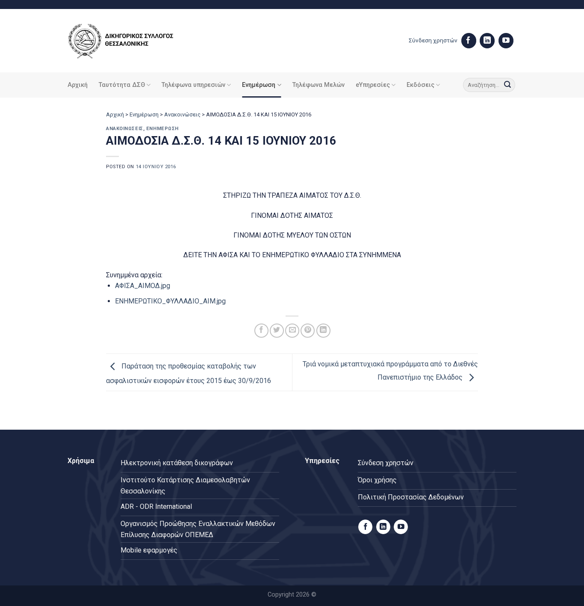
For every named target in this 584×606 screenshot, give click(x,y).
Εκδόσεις (420, 85)
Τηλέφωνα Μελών (318, 85)
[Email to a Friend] (292, 331)
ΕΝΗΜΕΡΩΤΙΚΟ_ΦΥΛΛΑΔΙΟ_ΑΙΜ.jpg (170, 301)
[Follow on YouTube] (505, 40)
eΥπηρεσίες (373, 85)
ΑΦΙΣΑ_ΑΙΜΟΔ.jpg (142, 286)
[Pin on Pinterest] (308, 331)
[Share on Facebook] (261, 331)
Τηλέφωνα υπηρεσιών (193, 85)
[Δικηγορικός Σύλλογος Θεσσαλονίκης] (132, 41)
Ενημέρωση (258, 85)
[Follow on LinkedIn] (487, 40)
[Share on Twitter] (277, 331)
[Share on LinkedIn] (323, 331)
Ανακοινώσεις (182, 114)
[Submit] (507, 85)
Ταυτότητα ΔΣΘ (122, 85)
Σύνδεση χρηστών (433, 40)
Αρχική (78, 85)
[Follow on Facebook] (468, 40)
